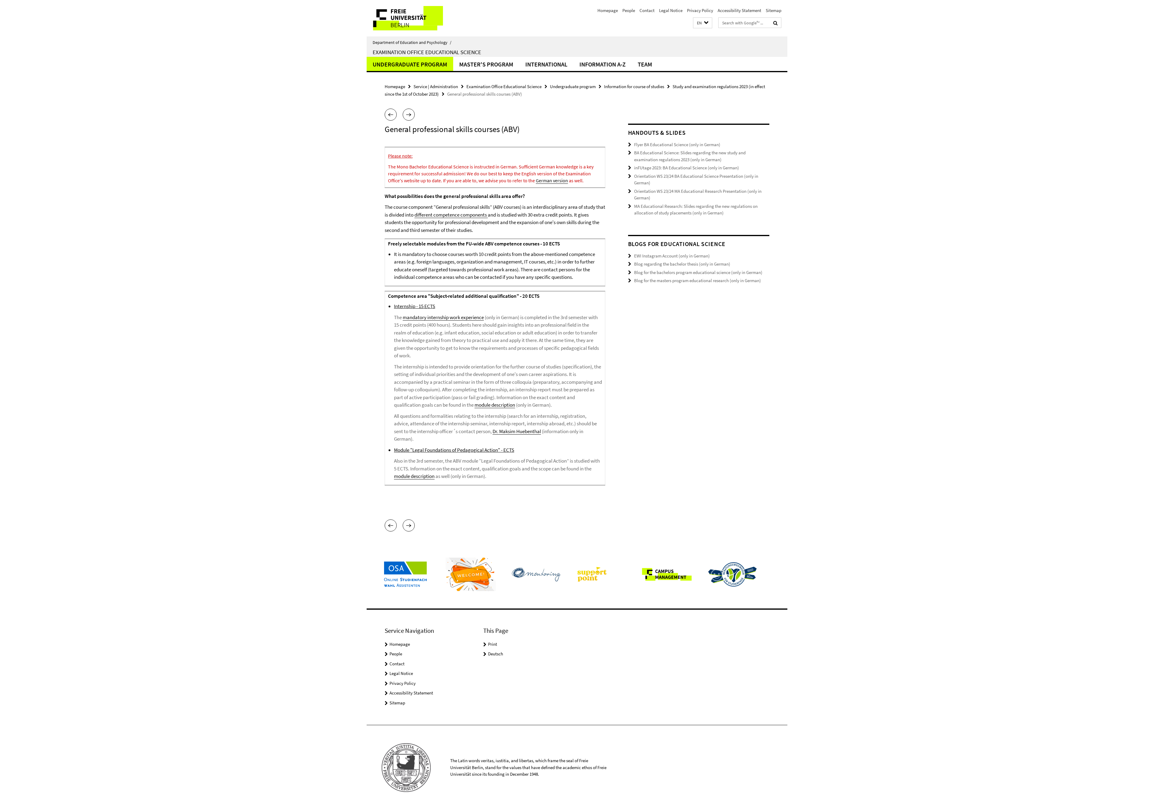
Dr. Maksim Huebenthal (517, 431)
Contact (647, 10)
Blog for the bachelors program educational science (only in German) (698, 272)
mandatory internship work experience (443, 317)
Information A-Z (602, 64)
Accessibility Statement (739, 10)
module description (495, 405)
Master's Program (486, 64)
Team (645, 64)
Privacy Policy (700, 10)
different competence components (451, 214)
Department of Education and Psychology (412, 42)
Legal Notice (670, 10)
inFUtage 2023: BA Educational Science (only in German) (686, 168)
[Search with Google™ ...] (775, 23)
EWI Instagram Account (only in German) (672, 256)
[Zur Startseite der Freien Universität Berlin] (417, 18)
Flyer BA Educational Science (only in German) (677, 144)
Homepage (607, 10)
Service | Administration (436, 86)
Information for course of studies (634, 86)
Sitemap (773, 10)
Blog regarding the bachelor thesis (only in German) (682, 264)
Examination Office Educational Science (427, 52)
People (628, 10)
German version (552, 180)
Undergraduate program (410, 64)
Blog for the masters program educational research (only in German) (697, 280)
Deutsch (495, 654)
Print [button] (492, 644)
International (546, 64)
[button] (702, 23)
